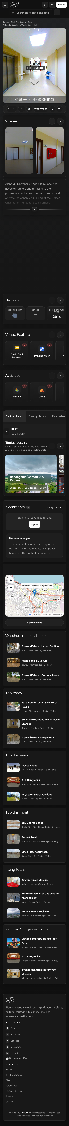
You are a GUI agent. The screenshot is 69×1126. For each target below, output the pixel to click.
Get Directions (34, 622)
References (11, 1085)
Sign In (61, 5)
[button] (35, 592)
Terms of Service (14, 1091)
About (9, 1069)
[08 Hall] (50, 150)
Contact (9, 1101)
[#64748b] (14, 315)
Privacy (9, 1096)
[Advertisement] (34, 253)
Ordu (30, 22)
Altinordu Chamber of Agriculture (17, 25)
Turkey (6, 22)
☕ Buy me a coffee (17, 1058)
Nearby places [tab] (37, 416)
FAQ (8, 1080)
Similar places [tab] (14, 416)
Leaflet (34, 614)
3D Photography (14, 1075)
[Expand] (52, 109)
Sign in (34, 524)
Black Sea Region (18, 22)
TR (52, 5)
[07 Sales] (19, 150)
